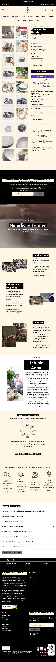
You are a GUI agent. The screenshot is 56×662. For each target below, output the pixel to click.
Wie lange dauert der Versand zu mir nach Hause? (17, 532)
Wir (30, 575)
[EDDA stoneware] (28, 10)
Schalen (37, 16)
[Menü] (54, 645)
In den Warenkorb (42, 71)
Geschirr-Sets (5, 16)
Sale (18, 20)
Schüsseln (30, 16)
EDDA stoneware (8, 651)
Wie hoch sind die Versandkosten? (12, 526)
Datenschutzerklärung (43, 655)
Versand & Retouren (6, 620)
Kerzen (44, 16)
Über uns (31, 20)
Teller (23, 16)
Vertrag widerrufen (6, 630)
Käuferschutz (5, 628)
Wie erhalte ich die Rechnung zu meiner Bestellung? (17, 542)
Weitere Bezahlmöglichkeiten (42, 80)
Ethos (30, 577)
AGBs (36, 655)
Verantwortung (32, 580)
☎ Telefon (47, 4)
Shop (32, 26)
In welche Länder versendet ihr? (11, 521)
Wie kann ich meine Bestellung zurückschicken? (16, 547)
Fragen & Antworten (6, 617)
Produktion (31, 582)
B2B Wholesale (5, 624)
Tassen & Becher (16, 16)
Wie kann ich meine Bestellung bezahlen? (14, 537)
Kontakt (37, 20)
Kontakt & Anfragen (6, 615)
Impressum (4, 626)
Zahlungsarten (5, 622)
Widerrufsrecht (51, 655)
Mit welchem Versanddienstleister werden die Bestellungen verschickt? (23, 511)
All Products (37, 26)
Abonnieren (39, 193)
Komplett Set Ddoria (43, 26)
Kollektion (51, 16)
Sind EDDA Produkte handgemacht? (12, 516)
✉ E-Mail (42, 4)
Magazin (24, 20)
